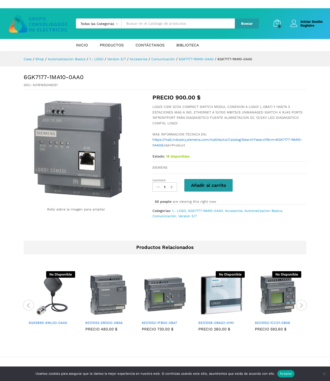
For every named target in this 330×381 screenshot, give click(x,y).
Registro (307, 25)
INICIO (82, 45)
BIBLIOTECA (187, 45)
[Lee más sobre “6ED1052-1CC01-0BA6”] (272, 315)
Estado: (158, 156)
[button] (103, 315)
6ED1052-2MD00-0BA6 (104, 323)
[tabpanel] (52, 302)
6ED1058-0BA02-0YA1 (216, 323)
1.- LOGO (179, 211)
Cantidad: (159, 180)
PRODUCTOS (112, 45)
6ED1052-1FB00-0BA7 (159, 323)
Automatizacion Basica (263, 211)
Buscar (247, 23)
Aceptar (286, 373)
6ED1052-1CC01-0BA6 (272, 323)
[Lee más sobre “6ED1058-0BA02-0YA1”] (216, 315)
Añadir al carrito (208, 185)
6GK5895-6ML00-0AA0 (48, 323)
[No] (324, 373)
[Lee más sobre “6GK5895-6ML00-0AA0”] (46, 315)
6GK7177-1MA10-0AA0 (205, 211)
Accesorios (234, 211)
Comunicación (164, 216)
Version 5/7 (187, 216)
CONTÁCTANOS (150, 45)
